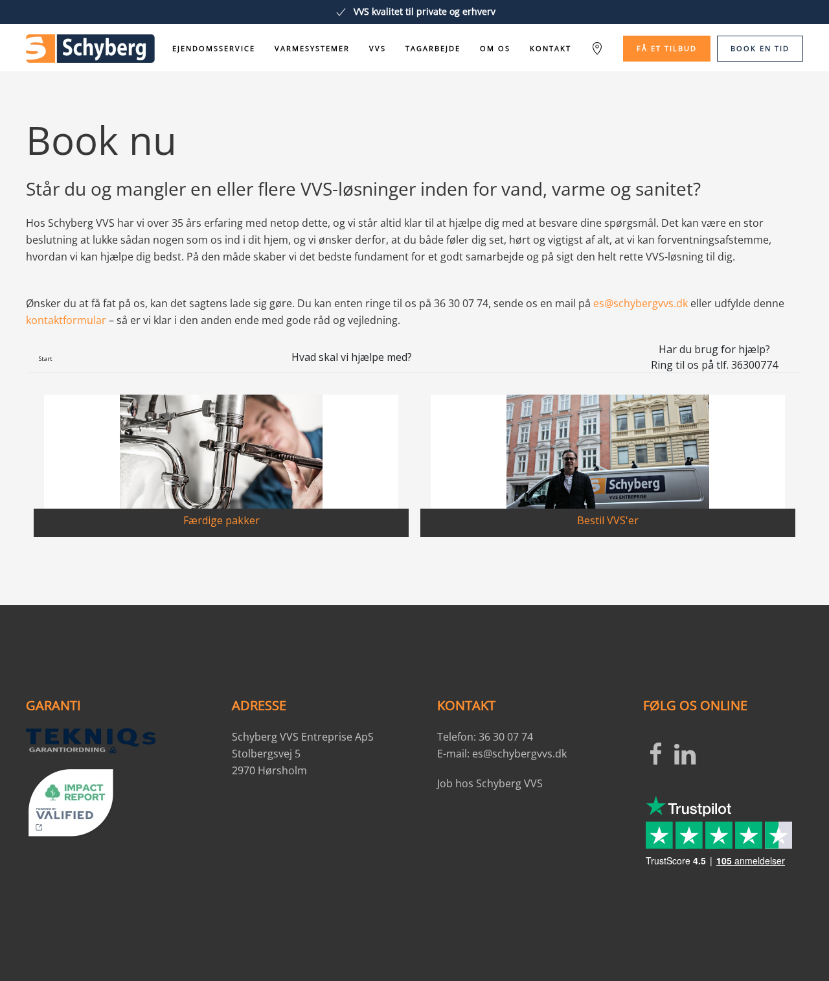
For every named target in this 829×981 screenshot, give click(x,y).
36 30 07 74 (485, 737)
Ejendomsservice (213, 48)
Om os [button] (495, 48)
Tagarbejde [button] (432, 48)
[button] (597, 48)
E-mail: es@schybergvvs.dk (502, 753)
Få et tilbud (667, 48)
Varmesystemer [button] (312, 48)
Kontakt (550, 48)
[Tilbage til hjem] (90, 48)
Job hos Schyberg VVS (490, 783)
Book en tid (760, 48)
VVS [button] (377, 48)
